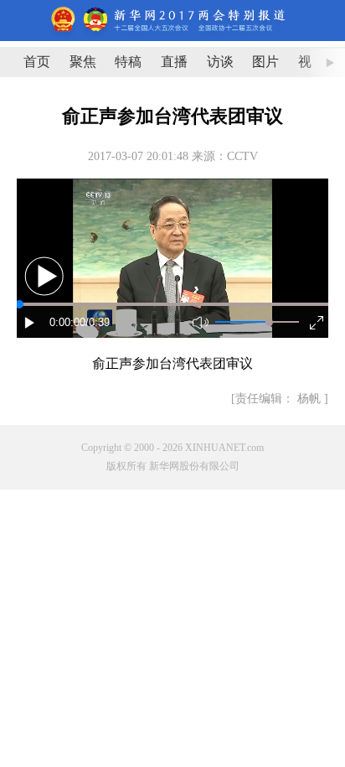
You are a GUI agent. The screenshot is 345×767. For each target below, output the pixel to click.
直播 (174, 61)
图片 (265, 61)
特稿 (128, 61)
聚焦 (83, 61)
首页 (36, 61)
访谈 (220, 61)
